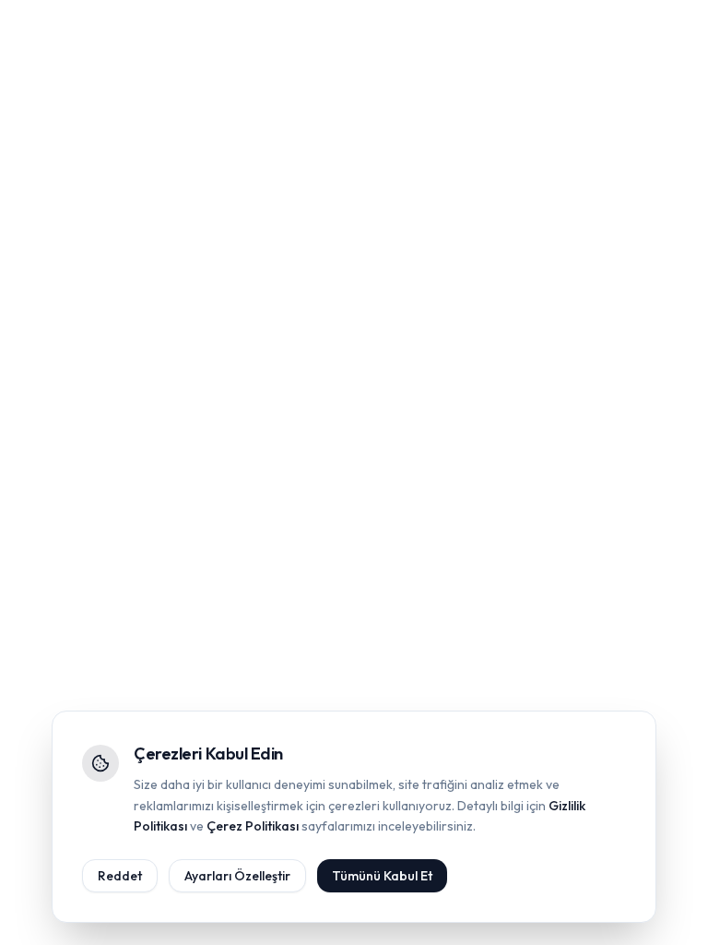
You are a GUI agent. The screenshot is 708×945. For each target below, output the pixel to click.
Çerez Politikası (252, 826)
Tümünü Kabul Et (382, 875)
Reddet (120, 875)
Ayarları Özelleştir (237, 875)
